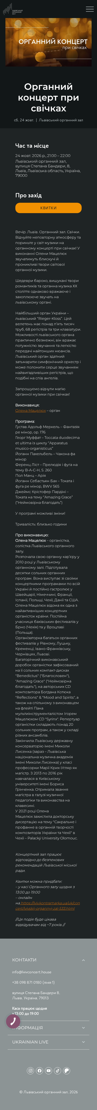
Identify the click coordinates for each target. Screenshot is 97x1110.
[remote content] (48, 208)
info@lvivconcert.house (31, 972)
